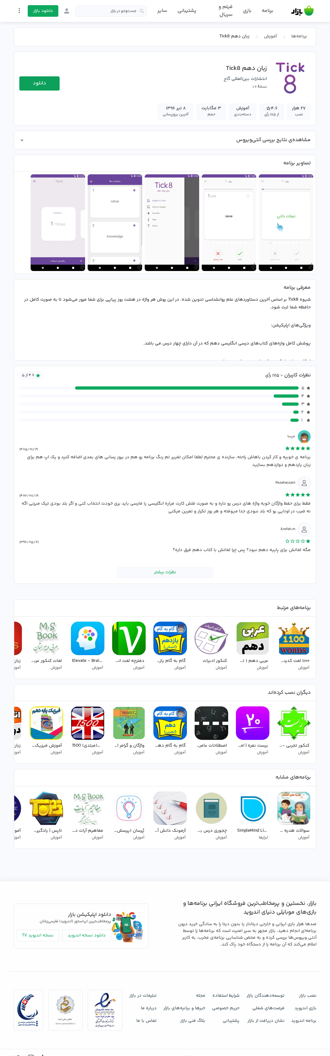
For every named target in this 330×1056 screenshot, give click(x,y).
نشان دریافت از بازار (266, 1020)
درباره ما (149, 1008)
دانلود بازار (43, 11)
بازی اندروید (305, 1008)
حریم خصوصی (225, 1008)
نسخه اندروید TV (37, 935)
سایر (162, 11)
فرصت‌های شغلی (268, 1008)
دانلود (39, 83)
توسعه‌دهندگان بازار (266, 995)
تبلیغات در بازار (143, 995)
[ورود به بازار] (67, 11)
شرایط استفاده (225, 995)
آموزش (270, 36)
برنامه (267, 11)
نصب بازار (307, 995)
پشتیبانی (187, 11)
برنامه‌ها (299, 36)
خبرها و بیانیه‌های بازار (184, 1008)
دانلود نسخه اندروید (87, 935)
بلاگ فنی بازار (192, 1020)
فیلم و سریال (225, 11)
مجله (200, 995)
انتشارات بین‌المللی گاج (245, 78)
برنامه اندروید (303, 1020)
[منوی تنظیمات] (19, 10)
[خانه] (302, 11)
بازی (247, 11)
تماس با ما (146, 1020)
